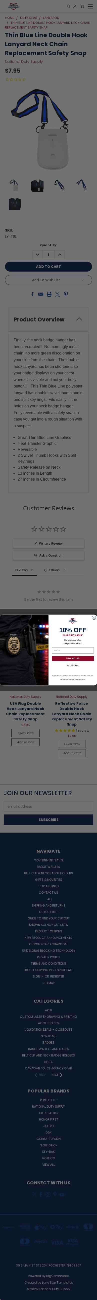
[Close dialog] (94, 618)
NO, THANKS (73, 666)
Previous (7, 1295)
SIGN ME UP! (73, 658)
